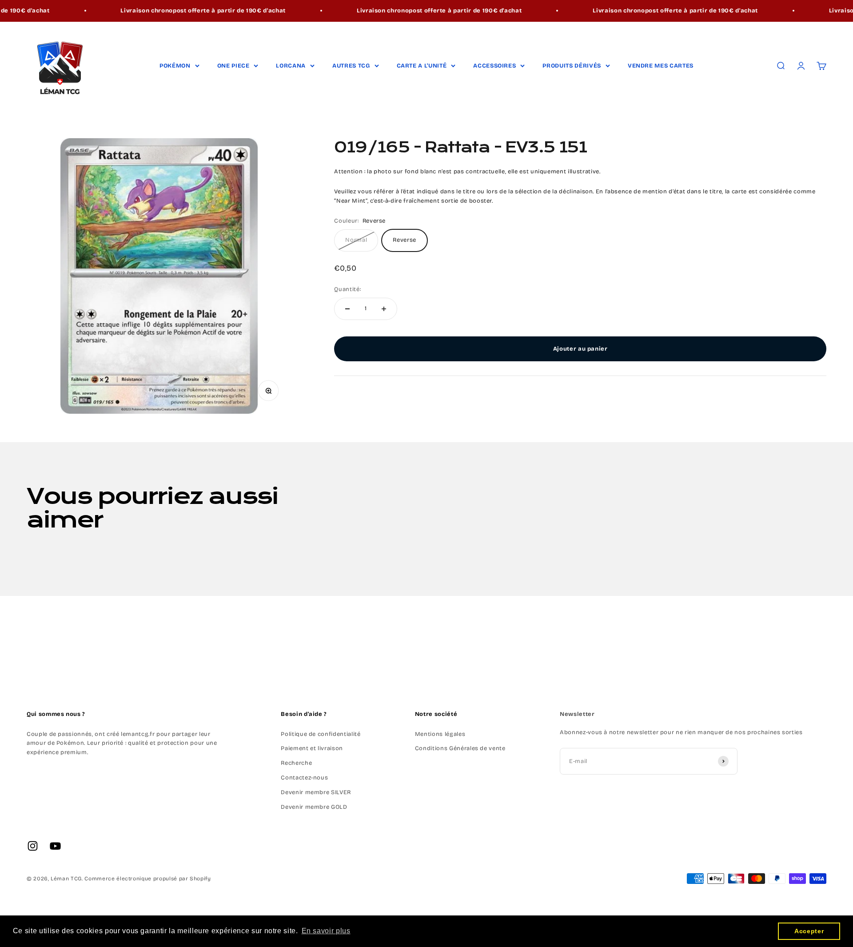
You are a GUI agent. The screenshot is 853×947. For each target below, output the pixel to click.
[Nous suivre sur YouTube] (55, 846)
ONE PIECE (233, 65)
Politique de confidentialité (320, 734)
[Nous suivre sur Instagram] (33, 846)
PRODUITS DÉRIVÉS (571, 65)
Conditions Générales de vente (460, 748)
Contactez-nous (304, 777)
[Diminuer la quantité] (347, 309)
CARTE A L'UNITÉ (422, 65)
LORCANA (291, 65)
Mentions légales (440, 734)
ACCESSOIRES (494, 65)
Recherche (296, 763)
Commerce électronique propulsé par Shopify (147, 878)
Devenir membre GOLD (314, 807)
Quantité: (347, 289)
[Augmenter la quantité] (384, 309)
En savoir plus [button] (326, 931)
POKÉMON (175, 65)
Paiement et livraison (312, 748)
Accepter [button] (809, 931)
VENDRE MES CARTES (661, 65)
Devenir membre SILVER (316, 792)
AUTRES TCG (351, 65)
